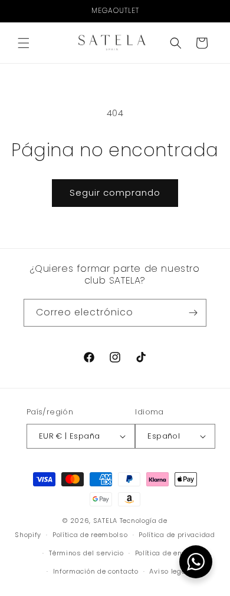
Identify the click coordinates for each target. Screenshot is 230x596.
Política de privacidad (177, 534)
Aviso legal (168, 571)
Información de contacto (96, 571)
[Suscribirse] (193, 313)
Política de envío (163, 553)
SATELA (105, 520)
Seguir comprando (115, 192)
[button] (24, 43)
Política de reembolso (90, 534)
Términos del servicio (86, 553)
